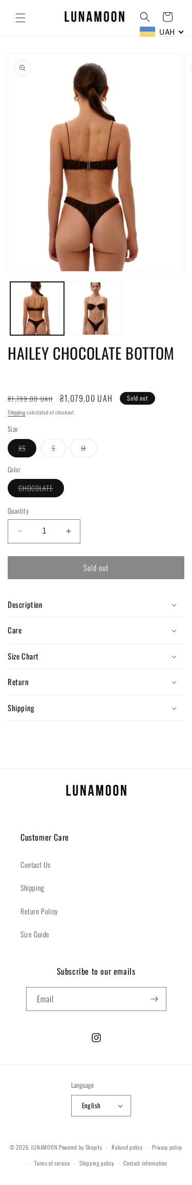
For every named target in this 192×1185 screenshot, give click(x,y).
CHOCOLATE (41, 489)
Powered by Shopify (80, 1147)
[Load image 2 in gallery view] (96, 309)
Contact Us (35, 864)
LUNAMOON (44, 1147)
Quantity (18, 511)
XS (27, 449)
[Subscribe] (154, 999)
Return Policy (39, 911)
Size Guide (35, 934)
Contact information (145, 1163)
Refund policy (127, 1147)
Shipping (17, 412)
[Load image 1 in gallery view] (37, 309)
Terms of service (52, 1163)
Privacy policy (167, 1147)
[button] (20, 18)
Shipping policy (96, 1163)
